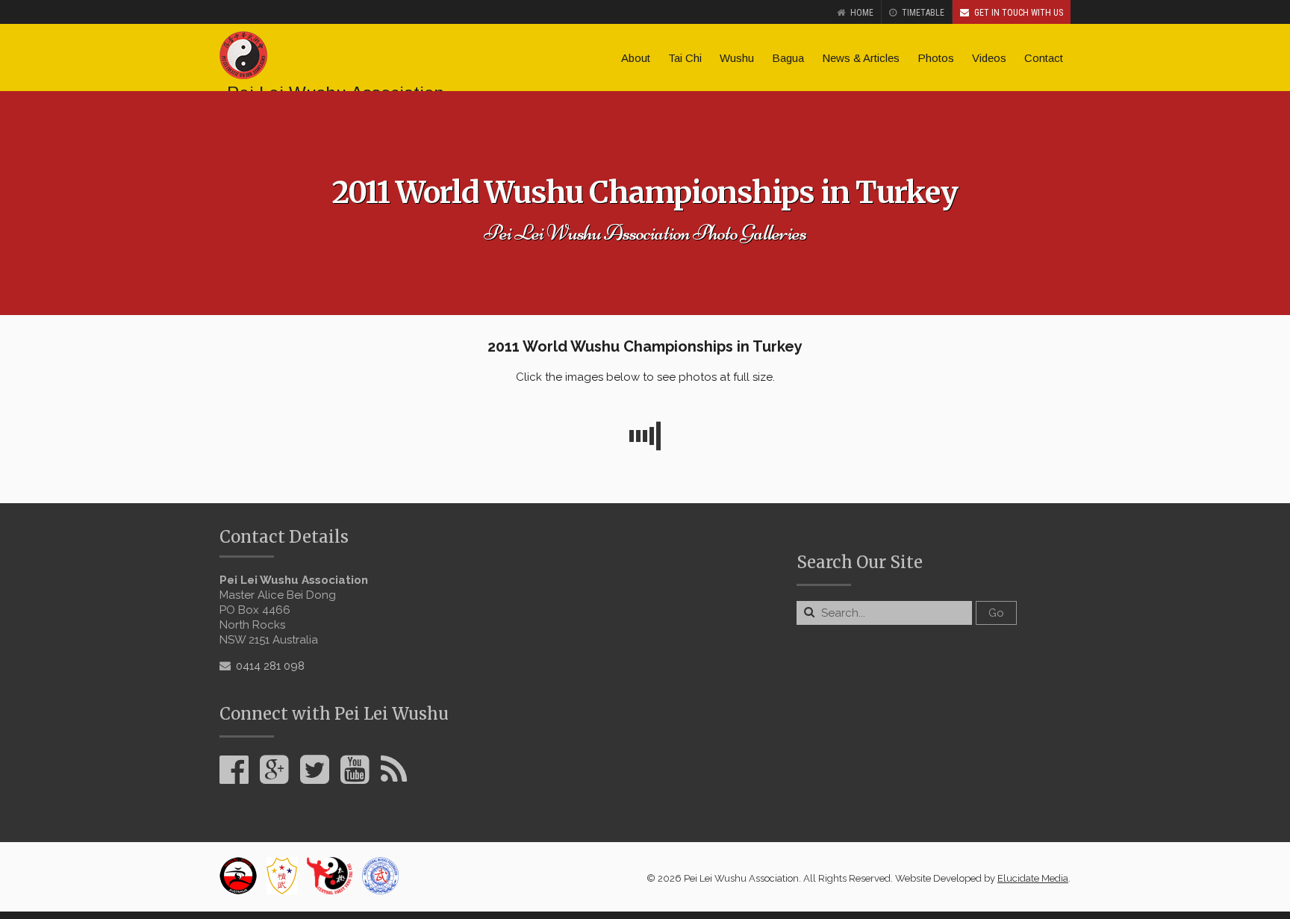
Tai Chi (685, 58)
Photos (935, 58)
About (635, 58)
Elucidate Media (1032, 878)
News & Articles (861, 58)
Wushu (737, 58)
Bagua (788, 58)
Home (861, 12)
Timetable (923, 12)
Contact (1043, 58)
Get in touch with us (1018, 12)
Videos (989, 58)
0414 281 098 (270, 666)
